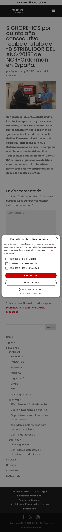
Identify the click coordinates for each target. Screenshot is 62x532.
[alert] (31, 266)
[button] (31, 289)
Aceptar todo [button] (31, 275)
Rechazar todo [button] (31, 282)
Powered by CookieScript (31, 293)
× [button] (57, 238)
